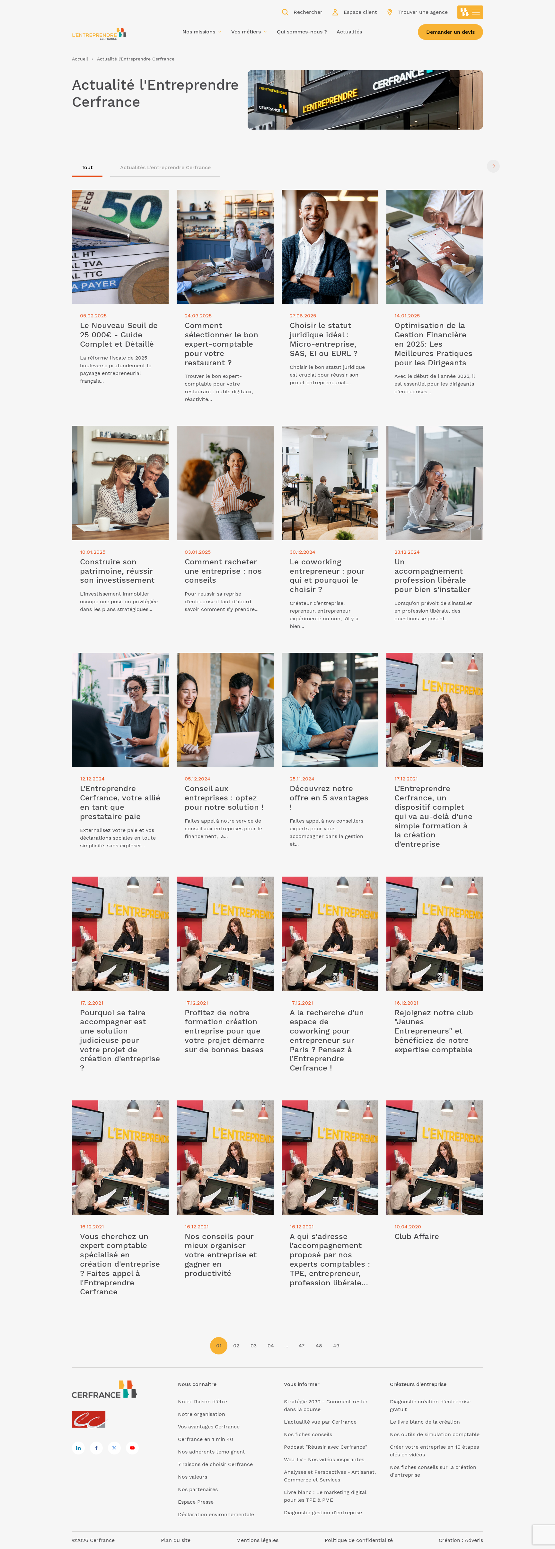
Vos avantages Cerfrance (209, 1427)
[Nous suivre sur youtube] (132, 1448)
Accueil (80, 58)
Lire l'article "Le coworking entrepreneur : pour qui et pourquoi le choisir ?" (330, 437)
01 (219, 1346)
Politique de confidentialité (359, 1540)
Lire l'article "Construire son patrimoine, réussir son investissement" (107, 437)
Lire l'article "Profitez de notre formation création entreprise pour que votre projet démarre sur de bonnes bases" (221, 892)
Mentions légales (257, 1540)
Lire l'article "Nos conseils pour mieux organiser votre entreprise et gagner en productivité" (224, 1112)
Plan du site (175, 1540)
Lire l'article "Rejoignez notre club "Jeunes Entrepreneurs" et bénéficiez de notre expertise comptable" (432, 888)
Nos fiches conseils (308, 1434)
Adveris (474, 1540)
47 (301, 1346)
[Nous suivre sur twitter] (114, 1448)
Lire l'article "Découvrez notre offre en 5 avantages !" (326, 660)
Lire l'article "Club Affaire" (418, 1104)
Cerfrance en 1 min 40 (205, 1439)
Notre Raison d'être (202, 1402)
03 (254, 1346)
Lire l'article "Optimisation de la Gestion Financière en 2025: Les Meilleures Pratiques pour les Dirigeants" (426, 205)
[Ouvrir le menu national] (470, 12)
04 (271, 1346)
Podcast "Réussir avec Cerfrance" (325, 1447)
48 (319, 1346)
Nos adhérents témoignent (211, 1452)
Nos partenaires (198, 1489)
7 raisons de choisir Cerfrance (215, 1464)
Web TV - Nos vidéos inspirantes (324, 1459)
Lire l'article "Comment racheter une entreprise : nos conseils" (223, 433)
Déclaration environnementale (216, 1514)
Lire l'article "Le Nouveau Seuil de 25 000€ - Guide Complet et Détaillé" (118, 197)
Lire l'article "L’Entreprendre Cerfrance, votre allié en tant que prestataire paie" (113, 664)
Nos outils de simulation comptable (435, 1434)
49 (336, 1346)
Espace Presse (196, 1502)
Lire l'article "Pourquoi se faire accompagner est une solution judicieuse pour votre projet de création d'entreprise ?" (110, 892)
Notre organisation (201, 1414)
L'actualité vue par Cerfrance (320, 1422)
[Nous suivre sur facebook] (96, 1448)
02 (236, 1346)
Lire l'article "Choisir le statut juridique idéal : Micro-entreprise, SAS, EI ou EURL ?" (330, 201)
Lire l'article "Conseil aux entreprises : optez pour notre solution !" (224, 660)
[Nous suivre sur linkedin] (78, 1448)
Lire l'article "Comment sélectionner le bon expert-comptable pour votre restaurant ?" (222, 201)
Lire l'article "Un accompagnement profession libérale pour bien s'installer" (430, 437)
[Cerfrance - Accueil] (99, 34)
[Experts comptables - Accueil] (90, 1420)
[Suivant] (493, 165)
